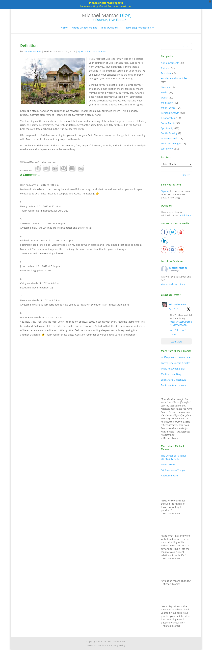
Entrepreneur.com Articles (175, 363)
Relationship (168, 118)
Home (64, 28)
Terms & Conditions (97, 645)
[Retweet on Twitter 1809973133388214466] (178, 330)
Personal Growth (170, 112)
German (165, 87)
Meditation (167, 102)
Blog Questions (110, 28)
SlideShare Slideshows (173, 379)
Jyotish (164, 97)
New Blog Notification (138, 28)
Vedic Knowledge (170, 143)
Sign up (165, 191)
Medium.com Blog (171, 374)
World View (167, 148)
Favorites (166, 73)
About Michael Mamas (84, 28)
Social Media (168, 123)
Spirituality (84, 51)
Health (164, 92)
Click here (185, 215)
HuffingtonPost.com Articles (176, 357)
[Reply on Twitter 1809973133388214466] (172, 330)
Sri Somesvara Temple (173, 470)
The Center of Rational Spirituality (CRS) (173, 457)
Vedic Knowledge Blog (173, 368)
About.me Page (169, 475)
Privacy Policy (117, 645)
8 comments (99, 51)
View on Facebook (169, 284)
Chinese (165, 68)
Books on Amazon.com (173, 385)
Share (182, 284)
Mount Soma (168, 107)
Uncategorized (169, 138)
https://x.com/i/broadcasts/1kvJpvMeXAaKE (184, 323)
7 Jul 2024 (173, 308)
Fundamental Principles (174, 78)
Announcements (170, 62)
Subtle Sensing (169, 133)
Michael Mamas (32, 51)
